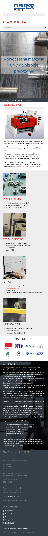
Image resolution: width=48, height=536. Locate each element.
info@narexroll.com (18, 166)
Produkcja (12, 199)
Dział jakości (13, 239)
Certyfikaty (9, 511)
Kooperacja (9, 520)
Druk (7, 517)
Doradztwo (13, 104)
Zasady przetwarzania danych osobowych (15, 528)
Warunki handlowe (11, 514)
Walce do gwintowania (13, 288)
